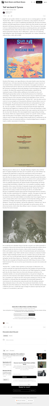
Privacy (24, 397)
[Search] (31, 2)
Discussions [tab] (12, 350)
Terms (28, 397)
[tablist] (8, 336)
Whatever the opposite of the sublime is (14, 354)
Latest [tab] (7, 350)
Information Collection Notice (24, 380)
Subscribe (39, 2)
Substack (18, 403)
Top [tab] (4, 350)
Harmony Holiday (9, 365)
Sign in (45, 2)
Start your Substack (21, 400)
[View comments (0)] (8, 16)
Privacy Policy (33, 380)
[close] (36, 358)
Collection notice (33, 397)
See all (5, 379)
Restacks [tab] (10, 335)
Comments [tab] (5, 335)
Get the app (30, 400)
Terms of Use (30, 379)
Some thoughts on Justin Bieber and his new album (13, 355)
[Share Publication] (34, 2)
